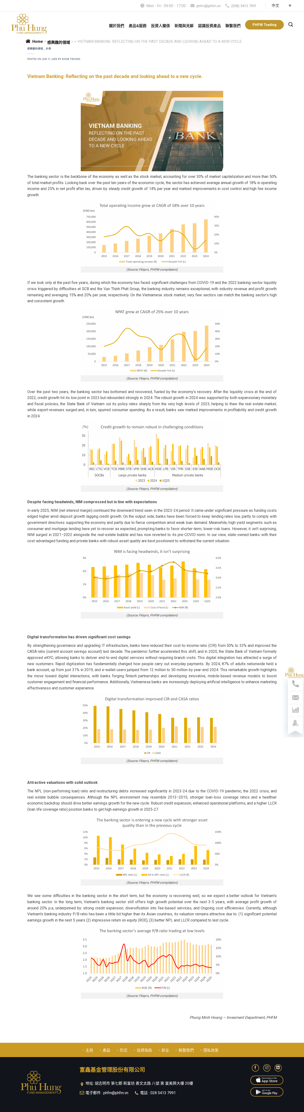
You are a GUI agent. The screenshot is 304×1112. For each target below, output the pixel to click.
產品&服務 (138, 26)
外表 (48, 48)
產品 (106, 1050)
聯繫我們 (233, 26)
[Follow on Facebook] (255, 1068)
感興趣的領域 (58, 42)
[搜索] (290, 23)
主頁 (89, 1050)
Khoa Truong (71, 59)
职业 (165, 1050)
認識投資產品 (209, 26)
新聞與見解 (184, 26)
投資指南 (144, 1050)
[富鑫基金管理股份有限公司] (29, 24)
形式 (123, 1050)
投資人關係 (160, 26)
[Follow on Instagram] (267, 1068)
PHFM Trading (264, 25)
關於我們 (116, 26)
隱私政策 (210, 1050)
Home (37, 41)
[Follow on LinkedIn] (278, 1068)
